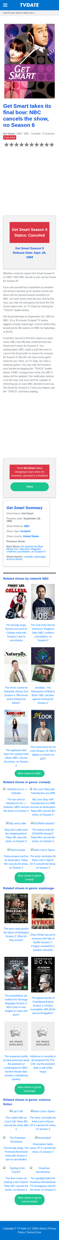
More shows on (29, 773)
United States (31, 536)
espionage (40, 556)
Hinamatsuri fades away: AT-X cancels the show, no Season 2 (43, 1148)
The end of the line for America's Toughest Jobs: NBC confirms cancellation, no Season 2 (43, 633)
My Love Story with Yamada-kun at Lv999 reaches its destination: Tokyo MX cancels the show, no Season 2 (43, 807)
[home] (29, 6)
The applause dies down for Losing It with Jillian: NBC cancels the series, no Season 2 (16, 758)
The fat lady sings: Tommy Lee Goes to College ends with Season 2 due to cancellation (16, 633)
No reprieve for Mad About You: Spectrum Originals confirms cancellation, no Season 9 (25, 549)
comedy (28, 556)
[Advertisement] (29, 183)
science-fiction (14, 559)
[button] (5, 5)
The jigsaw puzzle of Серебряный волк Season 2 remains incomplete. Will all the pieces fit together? (43, 1006)
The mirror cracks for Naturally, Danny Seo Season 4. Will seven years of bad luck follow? (16, 695)
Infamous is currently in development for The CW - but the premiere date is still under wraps (43, 1064)
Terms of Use (34, 1232)
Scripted (25, 531)
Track (29, 487)
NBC (27, 526)
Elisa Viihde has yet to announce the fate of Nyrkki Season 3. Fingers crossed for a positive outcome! (43, 942)
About (42, 1228)
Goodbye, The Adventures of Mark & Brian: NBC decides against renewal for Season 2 (43, 695)
